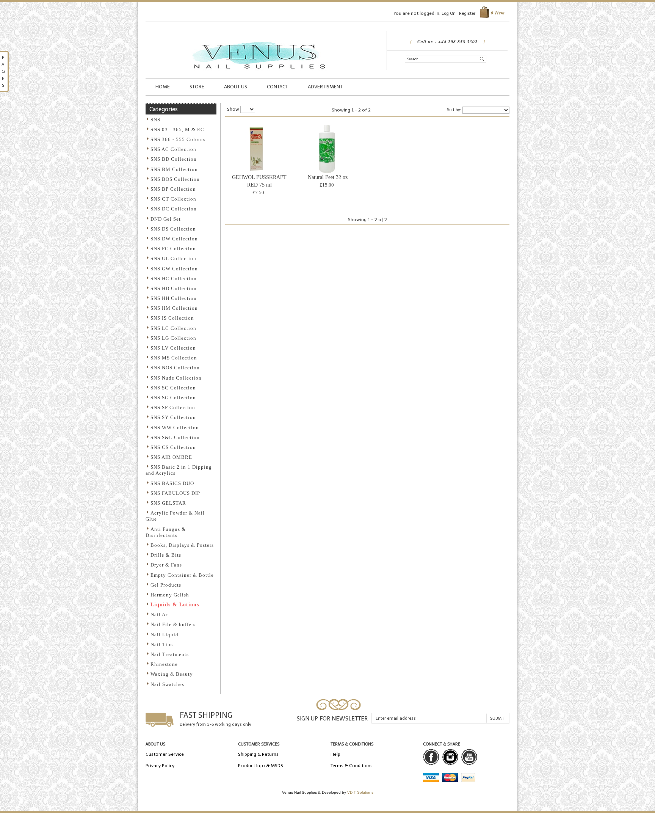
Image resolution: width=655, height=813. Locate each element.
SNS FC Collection (173, 248)
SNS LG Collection (173, 338)
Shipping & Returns (258, 754)
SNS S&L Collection (175, 437)
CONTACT (277, 86)
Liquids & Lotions (174, 604)
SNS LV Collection (173, 348)
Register (467, 13)
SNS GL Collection (173, 258)
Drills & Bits (165, 555)
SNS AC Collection (173, 149)
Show (233, 109)
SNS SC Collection (173, 388)
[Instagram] (450, 757)
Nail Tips (161, 644)
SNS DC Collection (173, 209)
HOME (162, 86)
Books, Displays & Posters (182, 545)
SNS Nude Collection (176, 378)
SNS (155, 119)
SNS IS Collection (172, 318)
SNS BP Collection (173, 189)
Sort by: (454, 109)
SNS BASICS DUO (172, 483)
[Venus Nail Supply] (259, 34)
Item (498, 12)
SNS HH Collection (173, 298)
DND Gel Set (165, 219)
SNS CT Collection (173, 199)
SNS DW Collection (174, 239)
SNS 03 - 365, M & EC (177, 129)
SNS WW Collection (174, 427)
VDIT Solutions (360, 792)
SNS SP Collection (172, 407)
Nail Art (159, 614)
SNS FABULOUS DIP (175, 493)
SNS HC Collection (173, 278)
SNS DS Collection (173, 229)
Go (482, 58)
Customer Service (165, 754)
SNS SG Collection (173, 397)
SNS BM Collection (174, 169)
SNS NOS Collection (175, 367)
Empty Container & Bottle (182, 575)
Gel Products (165, 585)
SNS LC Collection (173, 328)
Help (335, 754)
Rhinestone (164, 664)
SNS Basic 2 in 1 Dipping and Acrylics (179, 470)
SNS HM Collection (174, 308)
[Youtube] (469, 757)
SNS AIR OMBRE (171, 457)
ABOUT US (235, 86)
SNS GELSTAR (168, 503)
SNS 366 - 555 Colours (177, 139)
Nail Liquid (164, 634)
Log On (449, 13)
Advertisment (325, 86)
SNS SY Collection (173, 417)
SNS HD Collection (173, 288)
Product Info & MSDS (260, 765)
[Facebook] (431, 757)
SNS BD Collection (173, 159)
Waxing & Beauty (171, 674)
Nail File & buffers (173, 624)
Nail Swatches (167, 684)
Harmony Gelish (169, 595)
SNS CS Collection (173, 447)
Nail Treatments (169, 654)
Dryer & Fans (166, 565)
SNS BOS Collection (175, 179)
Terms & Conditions (352, 765)
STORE (197, 86)
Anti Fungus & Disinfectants (166, 532)
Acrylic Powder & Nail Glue (175, 516)
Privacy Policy (160, 765)
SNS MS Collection (173, 358)
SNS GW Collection (174, 269)
